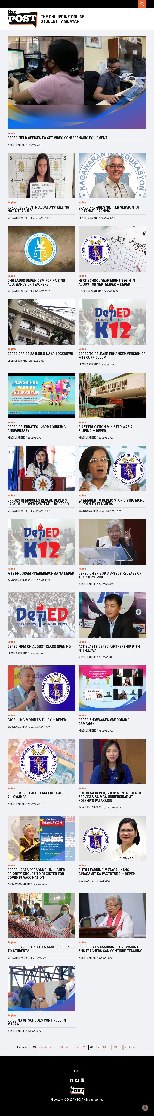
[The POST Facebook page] (71, 1080)
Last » (133, 1047)
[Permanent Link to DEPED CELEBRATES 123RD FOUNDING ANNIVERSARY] (41, 395)
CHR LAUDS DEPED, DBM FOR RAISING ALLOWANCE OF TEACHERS (36, 282)
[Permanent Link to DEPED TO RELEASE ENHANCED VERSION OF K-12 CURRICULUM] (112, 322)
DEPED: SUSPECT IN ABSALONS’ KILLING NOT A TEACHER (38, 209)
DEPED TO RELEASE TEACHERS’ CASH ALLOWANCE (36, 795)
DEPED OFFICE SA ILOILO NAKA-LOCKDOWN (40, 354)
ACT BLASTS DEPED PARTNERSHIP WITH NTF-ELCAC (109, 648)
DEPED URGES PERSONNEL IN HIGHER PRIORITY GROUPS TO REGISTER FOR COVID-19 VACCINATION (36, 873)
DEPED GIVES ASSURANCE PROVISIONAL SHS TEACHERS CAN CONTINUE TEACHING (111, 949)
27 (85, 1047)
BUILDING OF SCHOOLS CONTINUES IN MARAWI (37, 1022)
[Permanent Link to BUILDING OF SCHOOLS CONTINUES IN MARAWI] (41, 988)
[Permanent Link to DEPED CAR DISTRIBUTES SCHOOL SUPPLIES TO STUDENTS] (41, 915)
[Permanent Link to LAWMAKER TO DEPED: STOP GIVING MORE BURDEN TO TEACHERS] (112, 468)
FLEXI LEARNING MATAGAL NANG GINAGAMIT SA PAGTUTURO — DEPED (107, 872)
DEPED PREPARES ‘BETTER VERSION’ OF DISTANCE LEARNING (109, 209)
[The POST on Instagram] (82, 1080)
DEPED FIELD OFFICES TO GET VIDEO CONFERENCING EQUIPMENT (57, 138)
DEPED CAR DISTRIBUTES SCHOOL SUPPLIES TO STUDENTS (41, 949)
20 (67, 1047)
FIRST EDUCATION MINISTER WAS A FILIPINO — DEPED (106, 429)
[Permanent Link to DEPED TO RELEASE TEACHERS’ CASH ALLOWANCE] (41, 761)
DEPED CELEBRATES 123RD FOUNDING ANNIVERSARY (37, 429)
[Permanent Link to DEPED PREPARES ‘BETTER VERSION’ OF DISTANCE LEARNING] (112, 175)
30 (104, 1047)
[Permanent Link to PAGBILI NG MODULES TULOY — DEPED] (41, 688)
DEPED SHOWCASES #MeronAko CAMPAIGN (104, 722)
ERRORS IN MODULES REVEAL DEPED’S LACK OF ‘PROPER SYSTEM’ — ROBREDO (38, 502)
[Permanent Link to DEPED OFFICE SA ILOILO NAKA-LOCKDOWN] (41, 322)
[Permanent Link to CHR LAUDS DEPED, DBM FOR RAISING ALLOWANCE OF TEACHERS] (41, 249)
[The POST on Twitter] (77, 1080)
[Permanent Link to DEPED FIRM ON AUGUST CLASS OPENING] (41, 615)
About (77, 1071)
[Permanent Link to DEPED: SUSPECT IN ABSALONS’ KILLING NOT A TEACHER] (41, 175)
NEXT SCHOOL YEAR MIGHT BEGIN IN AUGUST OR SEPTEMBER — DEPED (107, 282)
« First (43, 1047)
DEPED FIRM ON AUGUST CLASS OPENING (39, 646)
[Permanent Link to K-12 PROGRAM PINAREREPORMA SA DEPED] (41, 542)
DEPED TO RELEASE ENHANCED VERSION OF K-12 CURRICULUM (112, 355)
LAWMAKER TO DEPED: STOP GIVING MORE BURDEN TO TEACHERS (111, 502)
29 (97, 1047)
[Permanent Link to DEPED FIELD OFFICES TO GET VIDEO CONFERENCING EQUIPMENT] (77, 82)
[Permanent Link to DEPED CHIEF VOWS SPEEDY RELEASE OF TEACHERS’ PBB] (112, 542)
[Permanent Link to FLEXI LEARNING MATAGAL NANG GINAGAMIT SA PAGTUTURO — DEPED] (112, 838)
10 (61, 1047)
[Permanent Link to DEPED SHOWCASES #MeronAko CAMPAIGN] (112, 688)
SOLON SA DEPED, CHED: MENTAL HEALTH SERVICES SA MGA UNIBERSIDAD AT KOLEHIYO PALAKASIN (111, 796)
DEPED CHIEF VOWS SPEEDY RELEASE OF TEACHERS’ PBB (110, 575)
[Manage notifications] (145, 1108)
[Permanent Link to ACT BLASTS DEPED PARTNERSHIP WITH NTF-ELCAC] (112, 615)
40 (115, 1047)
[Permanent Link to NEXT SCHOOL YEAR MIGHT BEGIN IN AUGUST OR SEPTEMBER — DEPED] (112, 249)
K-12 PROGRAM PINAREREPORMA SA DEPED (41, 573)
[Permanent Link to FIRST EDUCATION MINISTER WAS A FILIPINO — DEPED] (112, 395)
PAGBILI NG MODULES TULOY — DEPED (37, 720)
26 (78, 1047)
